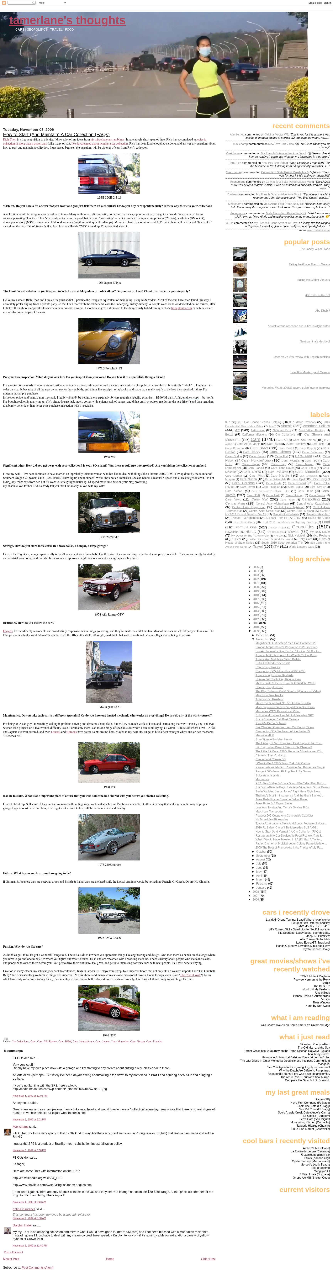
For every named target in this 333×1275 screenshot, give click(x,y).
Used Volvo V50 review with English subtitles (302, 356)
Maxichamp (21, 1126)
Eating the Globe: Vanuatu (313, 279)
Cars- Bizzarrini (234, 448)
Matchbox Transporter (269, 811)
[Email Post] (5, 1038)
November (263, 639)
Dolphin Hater (22, 1225)
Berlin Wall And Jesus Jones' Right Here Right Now (288, 791)
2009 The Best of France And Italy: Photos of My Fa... (289, 847)
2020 (256, 587)
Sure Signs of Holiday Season (274, 739)
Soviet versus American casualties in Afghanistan (299, 326)
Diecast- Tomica (276, 517)
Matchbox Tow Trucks (269, 695)
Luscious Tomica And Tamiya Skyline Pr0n (282, 807)
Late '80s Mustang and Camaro (310, 372)
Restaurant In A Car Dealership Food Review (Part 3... (289, 835)
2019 (256, 591)
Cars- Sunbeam (260, 491)
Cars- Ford (303, 456)
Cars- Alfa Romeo (47, 1041)
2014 (256, 611)
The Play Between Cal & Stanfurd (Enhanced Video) (288, 691)
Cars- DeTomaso (312, 452)
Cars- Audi (274, 443)
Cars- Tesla (305, 491)
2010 (256, 627)
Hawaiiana (231, 531)
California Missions (254, 434)
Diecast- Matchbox (318, 514)
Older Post (208, 1259)
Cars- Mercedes (120, 1041)
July (259, 863)
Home (110, 1259)
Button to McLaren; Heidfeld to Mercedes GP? (285, 715)
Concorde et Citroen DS (271, 759)
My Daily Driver (320, 531)
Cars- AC (282, 440)
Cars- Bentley (296, 443)
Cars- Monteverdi (308, 475)
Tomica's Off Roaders (269, 699)
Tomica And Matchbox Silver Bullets (278, 659)
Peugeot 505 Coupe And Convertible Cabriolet (284, 815)
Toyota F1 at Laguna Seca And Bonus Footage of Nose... (291, 823)
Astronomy (258, 430)
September (263, 855)
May (259, 871)
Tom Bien (235, 162)
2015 (256, 607)
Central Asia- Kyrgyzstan (248, 507)
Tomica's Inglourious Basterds (274, 675)
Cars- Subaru (234, 491)
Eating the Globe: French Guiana (309, 264)
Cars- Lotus (308, 467)
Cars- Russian (271, 486)
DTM (298, 517)
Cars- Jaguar (102, 1041)
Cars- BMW (64, 1041)
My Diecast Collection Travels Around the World (285, 683)
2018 (256, 595)
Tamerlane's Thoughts (67, 20)
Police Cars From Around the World (270, 539)
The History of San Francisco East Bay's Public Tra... (289, 743)
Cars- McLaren (278, 471)
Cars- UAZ (273, 495)
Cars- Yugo (287, 499)
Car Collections (20, 1041)
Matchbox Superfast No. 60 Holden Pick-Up (283, 703)
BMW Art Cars (281, 430)
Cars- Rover (247, 486)
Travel (258, 546)
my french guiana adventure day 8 (283, 153)
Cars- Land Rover (282, 467)
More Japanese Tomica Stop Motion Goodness (285, 707)
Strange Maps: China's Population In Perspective (286, 647)
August (261, 859)
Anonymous (237, 181)
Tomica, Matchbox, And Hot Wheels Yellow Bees (286, 655)
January (261, 887)
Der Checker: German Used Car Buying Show (285, 727)
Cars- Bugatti (307, 448)
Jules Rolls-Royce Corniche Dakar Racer (282, 799)
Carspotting (311, 499)
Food (326, 522)
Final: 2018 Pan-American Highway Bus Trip (289, 522)
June (259, 867)
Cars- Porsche (154, 1041)
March (260, 879)
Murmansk (262, 779)
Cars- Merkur (233, 475)
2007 (256, 895)
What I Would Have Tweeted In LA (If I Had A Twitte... (289, 839)
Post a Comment (13, 1252)
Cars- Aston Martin (248, 443)
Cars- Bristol (286, 448)
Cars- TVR (253, 495)
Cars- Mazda (252, 471)
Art (237, 430)
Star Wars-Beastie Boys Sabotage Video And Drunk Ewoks (293, 787)
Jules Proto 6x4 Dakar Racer (274, 803)
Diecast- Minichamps (245, 517)
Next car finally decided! (315, 341)
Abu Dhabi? (322, 310)
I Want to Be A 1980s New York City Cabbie (283, 763)
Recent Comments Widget (318, 230)
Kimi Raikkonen (275, 532)
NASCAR (279, 535)
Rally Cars (305, 539)
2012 (256, 619)
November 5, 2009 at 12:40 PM (30, 1245)
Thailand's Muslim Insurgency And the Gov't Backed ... (290, 795)
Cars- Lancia (256, 467)
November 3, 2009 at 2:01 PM (29, 1119)
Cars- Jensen (304, 464)
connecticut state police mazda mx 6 (285, 172)
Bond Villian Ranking (312, 430)
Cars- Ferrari (257, 456)
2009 (256, 631)
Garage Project (277, 527)
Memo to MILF (265, 735)
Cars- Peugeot (321, 479)
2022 (256, 579)
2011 (256, 623)
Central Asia (235, 503)
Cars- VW (259, 499)
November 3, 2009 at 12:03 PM (30, 1095)
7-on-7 (272, 426)
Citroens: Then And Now (271, 755)
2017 (256, 599)
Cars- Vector (317, 495)
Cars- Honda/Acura (83, 1041)
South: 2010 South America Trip (282, 542)
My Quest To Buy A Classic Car (250, 535)
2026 (256, 567)
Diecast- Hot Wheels (286, 514)
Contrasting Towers (268, 667)
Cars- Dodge (233, 456)
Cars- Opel (298, 479)
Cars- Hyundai (290, 460)
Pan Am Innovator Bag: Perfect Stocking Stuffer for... (288, 651)
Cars (33, 1041)
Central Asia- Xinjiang (300, 510)
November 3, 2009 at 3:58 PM (29, 1150)
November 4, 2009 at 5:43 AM (29, 1202)
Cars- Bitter (319, 443)
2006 (256, 899)
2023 (256, 575)
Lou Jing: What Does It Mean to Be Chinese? (284, 747)
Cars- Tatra (282, 491)
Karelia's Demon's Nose (271, 723)
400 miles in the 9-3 (317, 295)
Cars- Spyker (317, 486)
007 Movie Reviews (302, 422)
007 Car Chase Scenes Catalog (259, 422)
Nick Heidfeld (296, 535)
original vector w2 (276, 134)
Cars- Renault (297, 483)
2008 (256, 891)
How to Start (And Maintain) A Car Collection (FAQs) (56, 134)
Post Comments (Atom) (37, 1267)
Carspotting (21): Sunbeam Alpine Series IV (283, 731)
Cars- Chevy (251, 452)
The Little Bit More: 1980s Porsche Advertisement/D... (289, 751)
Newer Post (11, 1259)
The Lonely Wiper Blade (315, 249)
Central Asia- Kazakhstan (313, 503)
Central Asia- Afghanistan (272, 503)
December (263, 635)
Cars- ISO (311, 460)
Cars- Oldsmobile (275, 479)
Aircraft (286, 426)
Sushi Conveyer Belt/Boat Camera (277, 719)
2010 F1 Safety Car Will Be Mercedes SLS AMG (286, 827)
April (259, 875)
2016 (256, 603)
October (261, 851)
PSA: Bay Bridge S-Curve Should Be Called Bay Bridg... (291, 783)
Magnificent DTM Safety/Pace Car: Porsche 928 (286, 643)
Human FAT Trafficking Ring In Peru (278, 679)
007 (227, 422)
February (262, 883)
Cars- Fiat (281, 456)
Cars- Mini (256, 475)
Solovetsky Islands (267, 775)
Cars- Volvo (233, 499)
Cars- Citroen (280, 452)
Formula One (246, 527)
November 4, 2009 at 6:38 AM (29, 1218)
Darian (231, 194)
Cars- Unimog (294, 495)
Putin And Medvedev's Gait (273, 663)
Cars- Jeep (278, 464)
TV (277, 546)
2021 (256, 583)
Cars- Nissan (137, 1041)
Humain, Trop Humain (269, 687)
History (251, 532)
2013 (256, 615)
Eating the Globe (319, 517)
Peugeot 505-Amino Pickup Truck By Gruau (283, 771)
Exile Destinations (244, 522)
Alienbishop (237, 134)
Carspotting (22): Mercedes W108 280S (280, 671)
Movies (293, 532)
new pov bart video (281, 143)
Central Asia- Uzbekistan (264, 510)
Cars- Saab (295, 486)
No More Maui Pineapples (272, 819)
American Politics (316, 426)
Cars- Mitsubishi (281, 475)
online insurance (24, 1209)
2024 (256, 571)
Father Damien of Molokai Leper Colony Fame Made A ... (291, 843)
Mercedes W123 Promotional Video (278, 711)
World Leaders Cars (301, 546)
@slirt (229, 223)
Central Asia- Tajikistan (289, 507)
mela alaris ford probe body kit (283, 203)
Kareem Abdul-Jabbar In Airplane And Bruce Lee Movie (290, 767)
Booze (229, 434)
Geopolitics (303, 526)
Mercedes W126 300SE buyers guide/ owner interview (296, 387)
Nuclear (236, 539)
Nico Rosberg (321, 535)
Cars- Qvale (274, 483)
